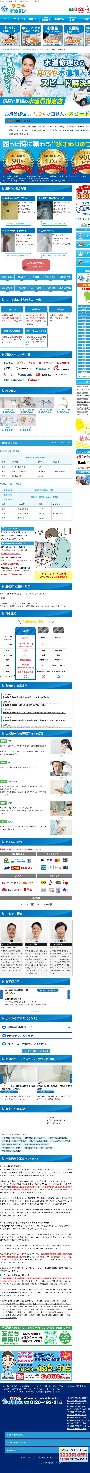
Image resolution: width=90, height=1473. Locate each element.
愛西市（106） (23, 1306)
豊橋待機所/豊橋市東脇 (58, 1138)
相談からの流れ (50, 277)
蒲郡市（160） (57, 1306)
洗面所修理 (40, 1392)
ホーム (6, 18)
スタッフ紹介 (7, 288)
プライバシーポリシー (54, 1389)
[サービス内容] (15, 18)
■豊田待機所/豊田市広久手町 (77, 1403)
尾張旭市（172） (35, 1315)
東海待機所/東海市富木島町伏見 (37, 1144)
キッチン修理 (18, 1392)
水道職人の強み (7, 277)
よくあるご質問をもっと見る (35, 1051)
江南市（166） (34, 1309)
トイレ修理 (7, 1392)
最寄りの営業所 (65, 288)
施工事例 (21, 277)
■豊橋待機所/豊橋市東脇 (76, 1406)
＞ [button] (69, 994)
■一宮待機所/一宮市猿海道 (76, 1401)
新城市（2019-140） (47, 1309)
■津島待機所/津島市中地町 (76, 1423)
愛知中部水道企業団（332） (51, 1312)
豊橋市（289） (34, 1306)
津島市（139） (23, 1309)
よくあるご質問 (73, 1386)
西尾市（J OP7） (43, 1301)
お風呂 (47, 49)
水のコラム (59, 18)
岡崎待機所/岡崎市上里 (38, 1141)
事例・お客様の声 (46, 18)
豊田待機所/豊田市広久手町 (35, 1138)
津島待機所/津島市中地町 (11, 1148)
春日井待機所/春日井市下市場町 (14, 1141)
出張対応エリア (72, 18)
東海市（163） (30, 1301)
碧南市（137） (61, 1309)
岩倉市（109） (38, 1304)
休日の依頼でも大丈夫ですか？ (21, 1036)
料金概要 (36, 277)
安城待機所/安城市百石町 (60, 1141)
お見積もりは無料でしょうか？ (21, 1027)
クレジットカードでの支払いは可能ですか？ (27, 1044)
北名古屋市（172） (25, 1304)
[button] (31, 1011)
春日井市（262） (34, 1312)
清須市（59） (49, 1304)
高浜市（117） (12, 1306)
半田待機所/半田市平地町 (11, 1151)
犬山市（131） (11, 1304)
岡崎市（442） (47, 1315)
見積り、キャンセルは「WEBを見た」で (53, 575)
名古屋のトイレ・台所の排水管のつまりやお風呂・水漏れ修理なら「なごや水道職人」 (53, 1457)
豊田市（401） (59, 1304)
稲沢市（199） (23, 1315)
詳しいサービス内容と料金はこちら (18, 223)
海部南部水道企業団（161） (16, 1312)
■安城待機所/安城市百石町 (76, 1415)
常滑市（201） (11, 1309)
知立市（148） (11, 1318)
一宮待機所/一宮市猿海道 (11, 1138)
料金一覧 (32, 18)
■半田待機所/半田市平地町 (76, 1429)
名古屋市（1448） (6, 1301)
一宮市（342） (55, 1301)
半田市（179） (59, 1315)
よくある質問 (36, 288)
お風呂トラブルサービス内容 (61, 443)
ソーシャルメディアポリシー (34, 1389)
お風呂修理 (29, 1392)
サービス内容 (19, 18)
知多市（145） (19, 1301)
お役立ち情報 (51, 288)
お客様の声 (22, 288)
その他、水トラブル (53, 1392)
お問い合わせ (17, 1389)
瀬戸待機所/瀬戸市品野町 (11, 1144)
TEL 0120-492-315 (54, 1123)
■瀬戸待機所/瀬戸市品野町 (76, 1417)
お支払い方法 (65, 277)
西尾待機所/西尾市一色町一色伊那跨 (38, 1148)
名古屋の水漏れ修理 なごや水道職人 (16, 1386)
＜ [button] (1, 994)
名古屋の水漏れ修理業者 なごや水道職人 (16, 49)
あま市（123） (45, 1306)
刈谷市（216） (11, 1315)
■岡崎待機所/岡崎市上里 (76, 1412)
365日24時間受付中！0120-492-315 (36, 265)
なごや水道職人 (50, 1463)
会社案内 (6, 1389)
